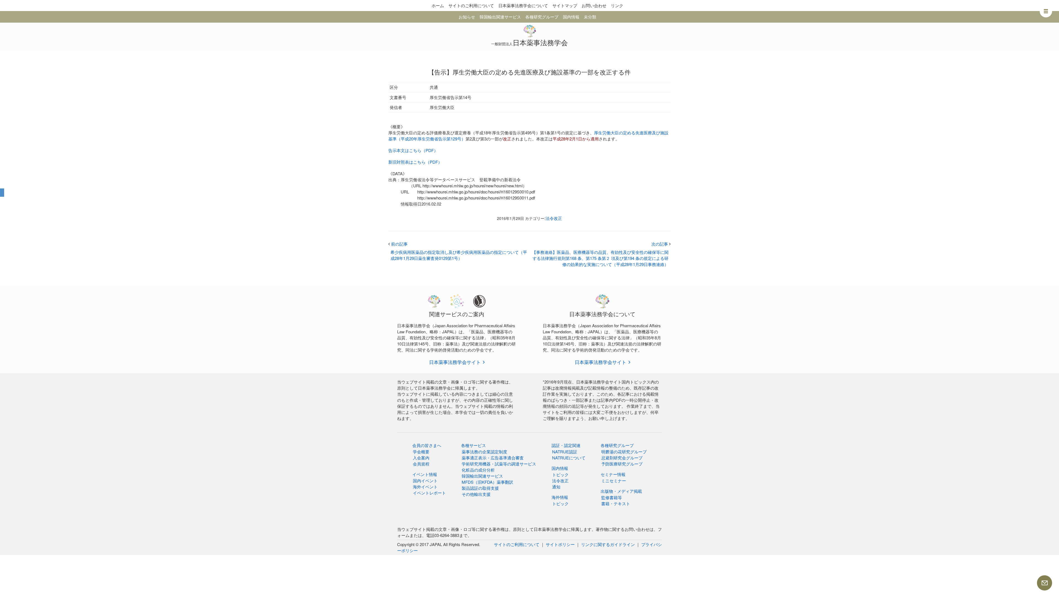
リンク (617, 5)
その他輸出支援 (476, 494)
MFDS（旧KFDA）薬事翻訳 (487, 482)
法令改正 (553, 218)
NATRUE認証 (564, 451)
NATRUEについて (568, 458)
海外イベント (425, 486)
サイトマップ (564, 5)
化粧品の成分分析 (478, 470)
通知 (556, 486)
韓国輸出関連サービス (500, 17)
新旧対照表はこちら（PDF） (415, 162)
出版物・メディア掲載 (621, 491)
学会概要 (421, 451)
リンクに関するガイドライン (608, 544)
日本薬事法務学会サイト (455, 361)
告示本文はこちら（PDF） (413, 150)
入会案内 (421, 458)
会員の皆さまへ (426, 445)
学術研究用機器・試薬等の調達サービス (499, 464)
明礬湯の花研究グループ (624, 451)
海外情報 (560, 497)
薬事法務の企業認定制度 (484, 451)
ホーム (438, 5)
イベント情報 (424, 474)
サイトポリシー (560, 544)
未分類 (590, 17)
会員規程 (421, 464)
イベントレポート (429, 493)
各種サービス (473, 445)
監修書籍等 (611, 497)
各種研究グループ (541, 17)
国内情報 (571, 17)
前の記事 (398, 244)
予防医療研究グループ (622, 464)
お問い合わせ (594, 5)
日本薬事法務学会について (523, 5)
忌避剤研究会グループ (622, 458)
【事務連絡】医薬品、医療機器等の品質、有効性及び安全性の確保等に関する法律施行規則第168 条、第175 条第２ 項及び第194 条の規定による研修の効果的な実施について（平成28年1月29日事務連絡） (600, 258)
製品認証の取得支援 (480, 488)
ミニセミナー (613, 480)
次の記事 (661, 244)
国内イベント (425, 480)
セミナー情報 (613, 474)
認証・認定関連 (566, 445)
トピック (560, 474)
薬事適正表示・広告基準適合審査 (493, 458)
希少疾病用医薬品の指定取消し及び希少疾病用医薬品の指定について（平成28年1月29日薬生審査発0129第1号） (459, 255)
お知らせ (467, 17)
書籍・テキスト (615, 503)
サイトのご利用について (471, 5)
